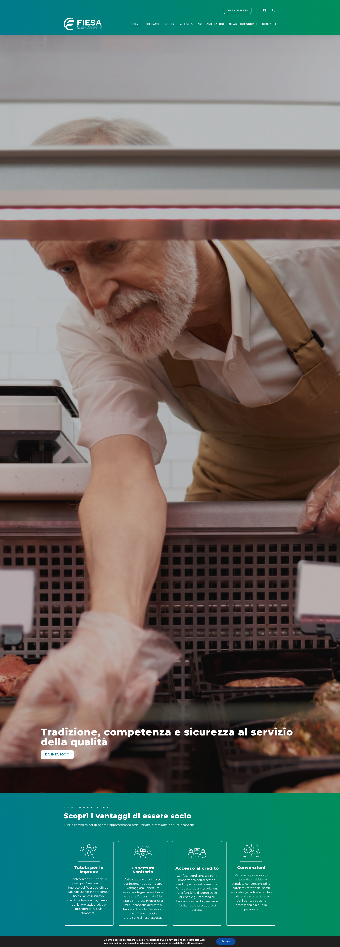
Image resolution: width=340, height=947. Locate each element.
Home (136, 24)
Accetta (226, 941)
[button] (273, 10)
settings (197, 943)
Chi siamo (152, 24)
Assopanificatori (211, 24)
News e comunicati (243, 24)
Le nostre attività (178, 24)
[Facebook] (265, 10)
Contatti (269, 24)
